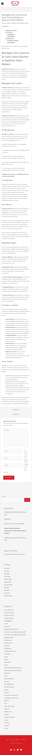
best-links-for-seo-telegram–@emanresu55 (15, 632)
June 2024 (6, 568)
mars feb (6, 681)
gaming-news (7, 662)
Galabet (6, 659)
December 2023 (8, 585)
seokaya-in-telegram (9, 717)
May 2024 (6, 571)
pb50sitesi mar (8, 711)
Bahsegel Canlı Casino (11, 30)
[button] (2, 4)
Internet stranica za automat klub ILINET (14, 523)
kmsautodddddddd (9, 679)
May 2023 (6, 590)
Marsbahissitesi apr (9, 687)
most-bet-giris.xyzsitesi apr (11, 695)
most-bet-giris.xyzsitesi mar (11, 698)
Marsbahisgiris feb (9, 684)
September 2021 (8, 596)
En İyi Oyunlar (9, 32)
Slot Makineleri (11, 34)
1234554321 (7, 519)
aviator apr (7, 626)
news (5, 703)
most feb (6, 692)
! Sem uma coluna (8, 610)
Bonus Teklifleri (11, 42)
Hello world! (22, 554)
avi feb (6, 624)
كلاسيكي (6, 725)
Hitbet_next (7, 673)
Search (3, 496)
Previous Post (16, 410)
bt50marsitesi (7, 648)
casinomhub (7, 654)
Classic (6, 657)
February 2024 (8, 579)
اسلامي (6, 720)
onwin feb (6, 709)
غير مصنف (7, 722)
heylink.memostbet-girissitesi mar (12, 670)
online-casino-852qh (9, 706)
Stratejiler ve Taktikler (12, 40)
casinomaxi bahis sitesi (10, 651)
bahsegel (19, 277)
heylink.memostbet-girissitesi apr (12, 668)
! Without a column (9, 615)
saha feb (6, 714)
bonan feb (6, 645)
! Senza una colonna (9, 613)
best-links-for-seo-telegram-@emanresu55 (15, 635)
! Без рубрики (8, 621)
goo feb (6, 665)
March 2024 (7, 576)
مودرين (6, 728)
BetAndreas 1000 (8, 637)
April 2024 (7, 574)
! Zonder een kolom (9, 618)
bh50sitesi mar (15, 23)
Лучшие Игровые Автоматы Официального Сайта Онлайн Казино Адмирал (15, 531)
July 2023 (6, 587)
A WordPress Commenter (10, 554)
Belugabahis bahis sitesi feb (11, 629)
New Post (6, 701)
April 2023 (6, 593)
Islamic (6, 676)
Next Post (16, 414)
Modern (6, 690)
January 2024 (7, 582)
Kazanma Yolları (10, 38)
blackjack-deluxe (8, 643)
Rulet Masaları (11, 36)
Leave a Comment (6, 23)
